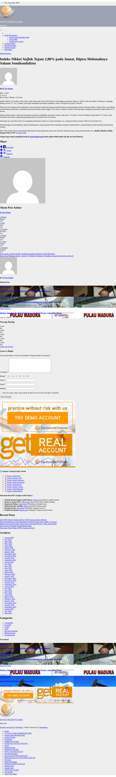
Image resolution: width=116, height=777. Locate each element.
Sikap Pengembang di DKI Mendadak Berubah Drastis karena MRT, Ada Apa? (31, 302)
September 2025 (10, 560)
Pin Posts (8, 760)
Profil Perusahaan (11, 35)
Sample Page (9, 766)
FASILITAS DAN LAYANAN (16, 743)
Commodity (9, 623)
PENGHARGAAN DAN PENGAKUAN (20, 758)
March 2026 (9, 548)
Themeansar (43, 727)
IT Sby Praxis (7, 89)
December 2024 (10, 578)
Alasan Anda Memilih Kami (19, 37)
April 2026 (8, 546)
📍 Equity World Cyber (13, 478)
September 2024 (10, 585)
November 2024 (10, 580)
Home (7, 731)
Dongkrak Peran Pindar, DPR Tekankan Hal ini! (17, 528)
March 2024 (9, 597)
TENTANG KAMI (12, 770)
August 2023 (9, 609)
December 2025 (10, 554)
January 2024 (9, 601)
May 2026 (8, 544)
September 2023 (10, 607)
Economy (8, 625)
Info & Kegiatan (10, 46)
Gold (6, 629)
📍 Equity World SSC (13, 476)
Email (3, 384)
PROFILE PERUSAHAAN (15, 764)
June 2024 (8, 591)
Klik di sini (37, 500)
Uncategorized (10, 635)
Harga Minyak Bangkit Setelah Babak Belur (16, 526)
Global (7, 627)
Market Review (5, 53)
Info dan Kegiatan (11, 631)
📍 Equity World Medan (13, 491)
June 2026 (8, 542)
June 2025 (8, 566)
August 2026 (9, 538)
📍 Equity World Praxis (13, 485)
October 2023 (9, 605)
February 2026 (10, 550)
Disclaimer (8, 50)
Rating (3, 376)
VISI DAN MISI (11, 774)
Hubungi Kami (10, 48)
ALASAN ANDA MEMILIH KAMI (18, 733)
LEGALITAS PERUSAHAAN (16, 756)
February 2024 (10, 599)
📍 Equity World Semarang (14, 482)
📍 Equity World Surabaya (14, 480)
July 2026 (8, 540)
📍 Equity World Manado (14, 489)
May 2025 (8, 568)
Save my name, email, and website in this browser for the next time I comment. (31, 393)
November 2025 (10, 556)
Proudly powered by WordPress (11, 727)
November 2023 (10, 603)
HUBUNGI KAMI (11, 750)
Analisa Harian (10, 43)
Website (3, 388)
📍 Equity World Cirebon (14, 487)
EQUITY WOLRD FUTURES (11, 22)
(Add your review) (6, 347)
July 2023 (8, 611)
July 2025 (8, 564)
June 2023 (8, 613)
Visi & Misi (13, 39)
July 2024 (8, 589)
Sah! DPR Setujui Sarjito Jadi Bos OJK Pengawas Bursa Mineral (25, 291)
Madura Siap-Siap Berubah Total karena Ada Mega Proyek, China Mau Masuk (31, 313)
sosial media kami (36, 137)
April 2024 (8, 595)
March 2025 (9, 572)
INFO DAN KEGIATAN (14, 752)
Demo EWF (22, 133)
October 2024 (9, 582)
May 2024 (8, 593)
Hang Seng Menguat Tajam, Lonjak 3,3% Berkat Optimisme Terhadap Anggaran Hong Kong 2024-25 (37, 256)
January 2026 (9, 552)
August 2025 (9, 562)
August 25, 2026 (6, 653)
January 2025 (9, 576)
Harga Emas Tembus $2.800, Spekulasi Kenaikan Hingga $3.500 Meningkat (27, 254)
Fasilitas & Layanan (16, 41)
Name (3, 380)
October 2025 (9, 558)
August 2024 (9, 587)
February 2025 (10, 574)
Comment (4, 372)
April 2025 (8, 570)
